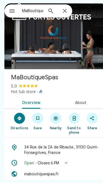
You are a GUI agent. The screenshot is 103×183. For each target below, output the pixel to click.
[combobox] (32, 10)
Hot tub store (23, 91)
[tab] (30, 102)
